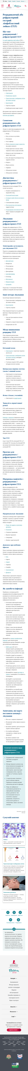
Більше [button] (22, 1)
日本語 (9, 1044)
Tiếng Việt (18, 1041)
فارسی (14, 1045)
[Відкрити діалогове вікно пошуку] (25, 6)
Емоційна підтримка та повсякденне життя (14, 996)
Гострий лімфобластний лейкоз (11, 40)
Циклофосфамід (10, 274)
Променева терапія (11, 95)
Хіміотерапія (9, 93)
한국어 (24, 1041)
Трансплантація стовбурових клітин (13, 863)
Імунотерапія (9, 103)
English (9, 1)
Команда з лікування (8, 417)
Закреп (8, 562)
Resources (13, 1011)
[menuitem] (14, 1029)
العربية (9, 1041)
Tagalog (14, 1044)
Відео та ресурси (14, 1000)
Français (18, 1)
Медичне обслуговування (14, 991)
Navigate (13, 978)
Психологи (9, 529)
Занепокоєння (10, 570)
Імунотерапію (9, 305)
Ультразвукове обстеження (13, 209)
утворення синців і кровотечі (16, 144)
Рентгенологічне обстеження (13, 205)
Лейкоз (5, 839)
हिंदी (19, 1044)
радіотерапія (18, 398)
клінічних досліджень (8, 115)
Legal (12, 1016)
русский (23, 1044)
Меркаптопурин (10, 281)
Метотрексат (9, 279)
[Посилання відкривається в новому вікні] (8, 1057)
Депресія (8, 572)
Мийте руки (9, 647)
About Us (13, 1006)
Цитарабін (8, 284)
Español (14, 1)
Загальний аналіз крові (12, 195)
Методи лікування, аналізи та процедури (14, 986)
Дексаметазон (9, 261)
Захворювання (14, 982)
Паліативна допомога (9, 892)
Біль (7, 556)
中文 (13, 1041)
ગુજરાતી (4, 1044)
